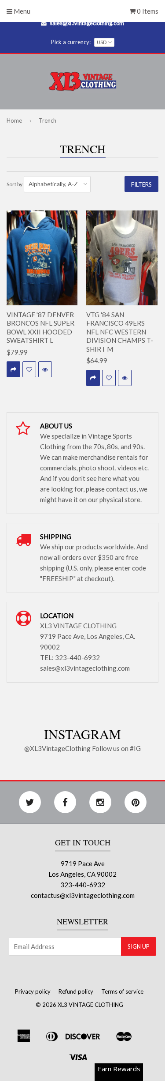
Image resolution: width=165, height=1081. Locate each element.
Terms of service (122, 991)
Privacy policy (33, 991)
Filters (141, 184)
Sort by (14, 184)
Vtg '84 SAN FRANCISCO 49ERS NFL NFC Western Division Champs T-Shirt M (119, 332)
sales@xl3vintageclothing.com (87, 22)
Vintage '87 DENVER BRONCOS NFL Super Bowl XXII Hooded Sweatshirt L (40, 328)
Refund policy (76, 991)
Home (14, 120)
